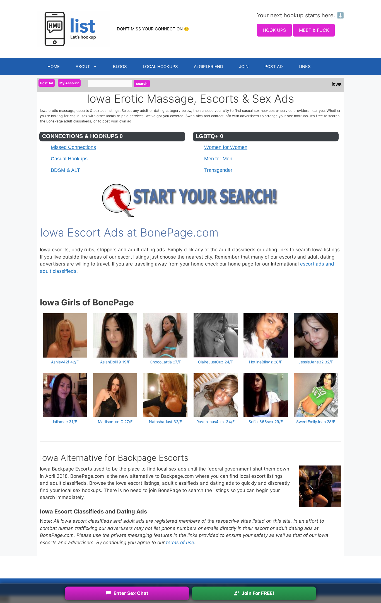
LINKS (305, 66)
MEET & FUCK (314, 30)
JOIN (244, 66)
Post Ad (46, 83)
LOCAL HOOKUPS (160, 66)
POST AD (273, 66)
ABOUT (83, 66)
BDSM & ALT (65, 170)
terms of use (180, 542)
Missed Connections (73, 147)
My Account (69, 83)
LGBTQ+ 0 (209, 136)
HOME (53, 66)
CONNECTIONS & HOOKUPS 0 (82, 136)
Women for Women (225, 147)
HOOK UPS (274, 30)
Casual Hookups (69, 158)
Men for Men (218, 158)
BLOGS (120, 66)
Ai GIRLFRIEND (208, 66)
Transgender (218, 170)
